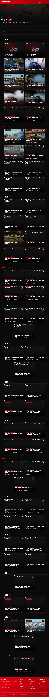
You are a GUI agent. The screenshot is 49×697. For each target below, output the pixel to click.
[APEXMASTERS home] (5, 2)
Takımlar (21, 686)
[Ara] (39, 2)
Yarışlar (21, 683)
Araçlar (21, 688)
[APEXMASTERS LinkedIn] (8, 687)
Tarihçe (31, 683)
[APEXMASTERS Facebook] (5, 687)
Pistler (21, 684)
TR (42, 2)
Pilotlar (21, 681)
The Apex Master (43, 684)
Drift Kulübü (41, 683)
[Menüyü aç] (46, 2)
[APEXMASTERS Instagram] (2, 687)
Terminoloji (31, 686)
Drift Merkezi (32, 681)
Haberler (21, 690)
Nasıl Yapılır (31, 684)
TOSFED (41, 686)
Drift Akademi (32, 688)
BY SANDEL (24, 694)
